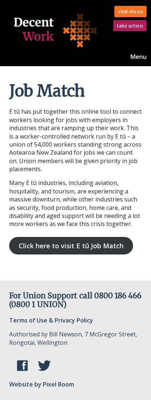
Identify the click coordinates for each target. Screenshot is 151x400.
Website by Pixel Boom (41, 384)
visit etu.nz (130, 11)
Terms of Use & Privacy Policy (51, 320)
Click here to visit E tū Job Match (71, 245)
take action (130, 26)
